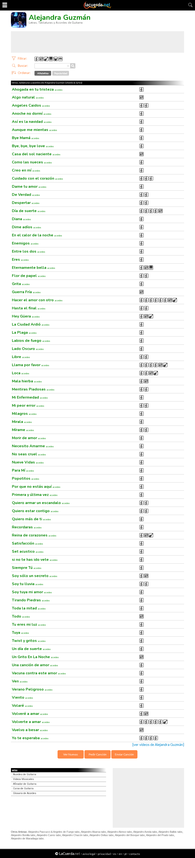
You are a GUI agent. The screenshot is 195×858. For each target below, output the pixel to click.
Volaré (22, 705)
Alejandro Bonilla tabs (23, 835)
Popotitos (25, 478)
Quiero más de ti (31, 519)
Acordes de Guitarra (24, 774)
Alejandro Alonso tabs (119, 831)
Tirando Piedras (31, 600)
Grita (21, 283)
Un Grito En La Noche (35, 657)
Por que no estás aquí (36, 486)
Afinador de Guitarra (24, 783)
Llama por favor (30, 365)
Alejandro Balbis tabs (170, 831)
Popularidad (60, 73)
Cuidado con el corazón (37, 178)
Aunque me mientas (34, 129)
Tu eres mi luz (29, 624)
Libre (21, 356)
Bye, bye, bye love (33, 146)
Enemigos (25, 243)
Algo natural (28, 97)
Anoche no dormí (31, 113)
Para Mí (23, 470)
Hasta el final (28, 308)
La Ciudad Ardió (30, 324)
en (120, 853)
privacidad (104, 853)
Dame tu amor (29, 186)
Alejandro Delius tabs (101, 835)
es (114, 853)
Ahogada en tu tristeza (37, 89)
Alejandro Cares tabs (49, 835)
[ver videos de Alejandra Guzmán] (158, 745)
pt (125, 853)
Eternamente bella (33, 267)
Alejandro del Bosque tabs (130, 835)
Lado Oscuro (28, 348)
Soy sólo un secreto (34, 575)
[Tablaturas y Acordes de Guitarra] (97, 8)
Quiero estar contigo (35, 511)
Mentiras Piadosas (33, 389)
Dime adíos (26, 227)
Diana (21, 219)
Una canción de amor (35, 665)
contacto (134, 853)
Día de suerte (28, 210)
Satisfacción (27, 543)
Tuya (20, 632)
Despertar (25, 202)
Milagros (24, 413)
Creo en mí (26, 170)
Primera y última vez (35, 494)
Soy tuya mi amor (32, 592)
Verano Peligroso (32, 689)
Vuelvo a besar (30, 730)
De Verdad (26, 194)
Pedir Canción (98, 754)
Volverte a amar (31, 721)
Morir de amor (29, 438)
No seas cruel (29, 454)
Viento (22, 697)
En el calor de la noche (37, 235)
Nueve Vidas (28, 462)
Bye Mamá (25, 137)
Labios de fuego (31, 340)
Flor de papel (29, 275)
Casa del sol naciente (36, 154)
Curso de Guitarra (23, 788)
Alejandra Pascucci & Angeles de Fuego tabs (54, 831)
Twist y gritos (29, 640)
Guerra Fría (26, 292)
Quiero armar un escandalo (41, 502)
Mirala (22, 421)
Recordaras (27, 527)
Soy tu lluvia (27, 584)
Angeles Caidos (31, 105)
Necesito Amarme (33, 446)
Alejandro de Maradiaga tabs (27, 838)
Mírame (23, 429)
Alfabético (43, 73)
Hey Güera (26, 316)
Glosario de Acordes (24, 793)
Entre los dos (28, 251)
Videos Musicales (23, 779)
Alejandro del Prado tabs (160, 835)
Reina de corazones (34, 535)
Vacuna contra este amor (39, 673)
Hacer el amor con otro (37, 300)
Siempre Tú (26, 567)
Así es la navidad (32, 121)
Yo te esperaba (30, 738)
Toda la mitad (29, 608)
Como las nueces (32, 162)
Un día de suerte (31, 648)
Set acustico (28, 551)
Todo (21, 616)
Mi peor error (28, 405)
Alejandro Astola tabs (145, 831)
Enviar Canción (124, 754)
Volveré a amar (30, 713)
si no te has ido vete (35, 559)
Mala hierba (27, 381)
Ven (20, 681)
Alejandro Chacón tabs (75, 835)
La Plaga (24, 332)
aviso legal (89, 853)
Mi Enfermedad (30, 397)
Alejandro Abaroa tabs (93, 831)
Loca (20, 373)
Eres (20, 259)
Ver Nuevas (70, 754)
